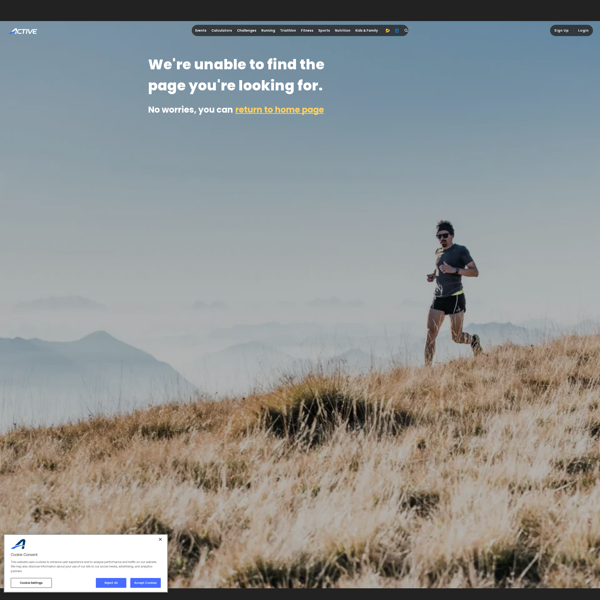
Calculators (221, 30)
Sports (324, 30)
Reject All (111, 583)
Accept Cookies (145, 583)
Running (268, 30)
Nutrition (342, 30)
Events (200, 30)
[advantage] (387, 30)
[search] (406, 30)
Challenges (246, 30)
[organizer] (397, 30)
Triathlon (288, 30)
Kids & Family (366, 30)
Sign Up (561, 30)
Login (583, 30)
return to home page (279, 110)
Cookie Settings (31, 583)
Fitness (307, 30)
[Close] (160, 539)
